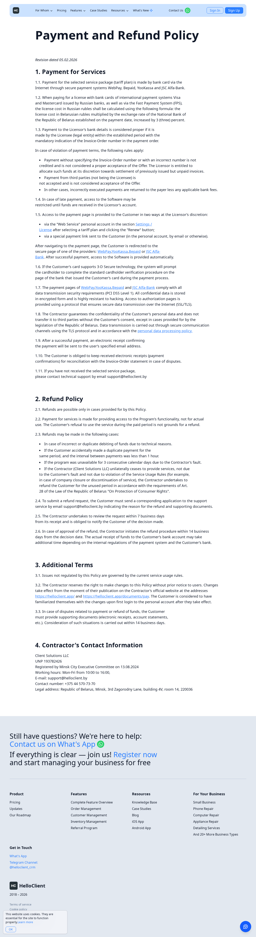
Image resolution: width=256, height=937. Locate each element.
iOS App (138, 821)
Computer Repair (206, 815)
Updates (16, 808)
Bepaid (135, 251)
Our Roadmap (20, 815)
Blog (135, 815)
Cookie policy (18, 909)
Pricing (61, 10)
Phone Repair (203, 808)
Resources (118, 10)
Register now (135, 754)
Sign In (215, 10)
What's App (18, 856)
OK (11, 929)
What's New (141, 10)
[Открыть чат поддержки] (245, 926)
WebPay (104, 251)
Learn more (25, 922)
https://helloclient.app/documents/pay (116, 596)
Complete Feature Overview (92, 802)
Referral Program (84, 828)
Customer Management (89, 815)
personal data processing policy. (165, 330)
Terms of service (20, 904)
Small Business (204, 802)
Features (76, 10)
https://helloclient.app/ (55, 596)
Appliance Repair (206, 821)
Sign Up (234, 10)
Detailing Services (206, 828)
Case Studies (98, 10)
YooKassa (120, 251)
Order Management (86, 808)
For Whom (42, 10)
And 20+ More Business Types (215, 834)
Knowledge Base (144, 802)
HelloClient (32, 885)
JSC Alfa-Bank (143, 287)
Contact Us (176, 10)
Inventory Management (89, 821)
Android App (141, 828)
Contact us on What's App (52, 744)
